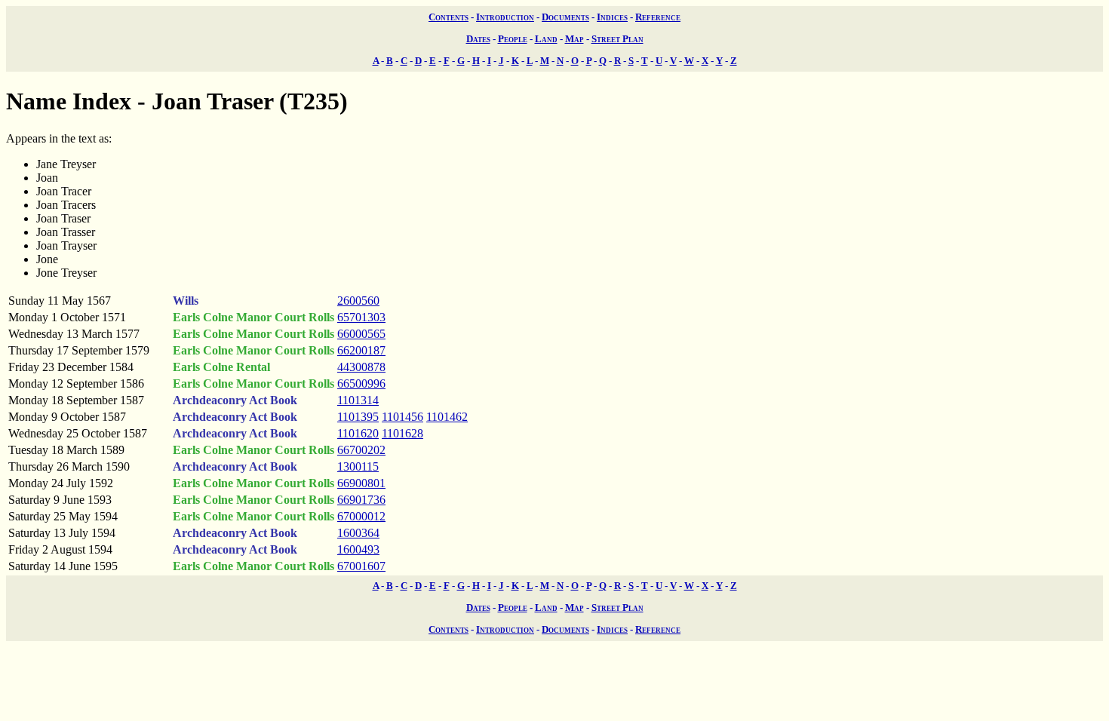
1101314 (358, 400)
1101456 (402, 416)
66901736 (361, 499)
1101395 (358, 416)
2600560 (358, 300)
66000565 (361, 333)
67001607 (361, 566)
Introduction (505, 17)
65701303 (361, 317)
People (512, 38)
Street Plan (617, 38)
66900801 (361, 483)
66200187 (361, 350)
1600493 (358, 549)
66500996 (361, 383)
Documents (565, 17)
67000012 (361, 516)
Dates (478, 38)
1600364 (358, 532)
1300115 (358, 466)
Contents (448, 17)
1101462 (447, 416)
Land (546, 38)
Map (574, 38)
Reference (657, 17)
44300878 (361, 366)
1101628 (402, 433)
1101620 (358, 433)
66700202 (361, 449)
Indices (612, 17)
